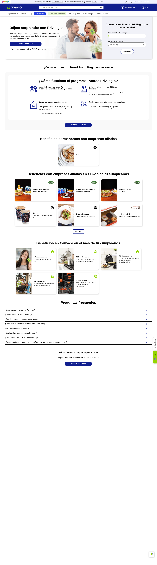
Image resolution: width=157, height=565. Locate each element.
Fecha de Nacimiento (115, 41)
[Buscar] (101, 7)
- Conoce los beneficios (137, 2)
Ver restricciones (53, 2)
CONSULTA (127, 51)
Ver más (90, 2)
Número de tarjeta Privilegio (117, 33)
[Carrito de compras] (144, 7)
